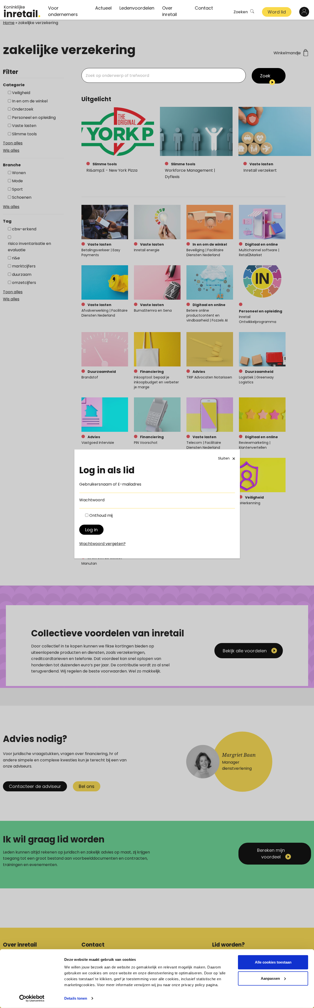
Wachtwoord (92, 500)
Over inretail (169, 11)
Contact (204, 8)
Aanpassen (270, 978)
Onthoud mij (101, 515)
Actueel (103, 8)
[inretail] (22, 11)
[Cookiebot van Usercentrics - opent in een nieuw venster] (31, 998)
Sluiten (224, 458)
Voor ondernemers (63, 11)
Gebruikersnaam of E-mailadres (110, 484)
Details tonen (75, 998)
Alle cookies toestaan (273, 962)
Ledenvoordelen (136, 8)
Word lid (277, 12)
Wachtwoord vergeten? (102, 543)
